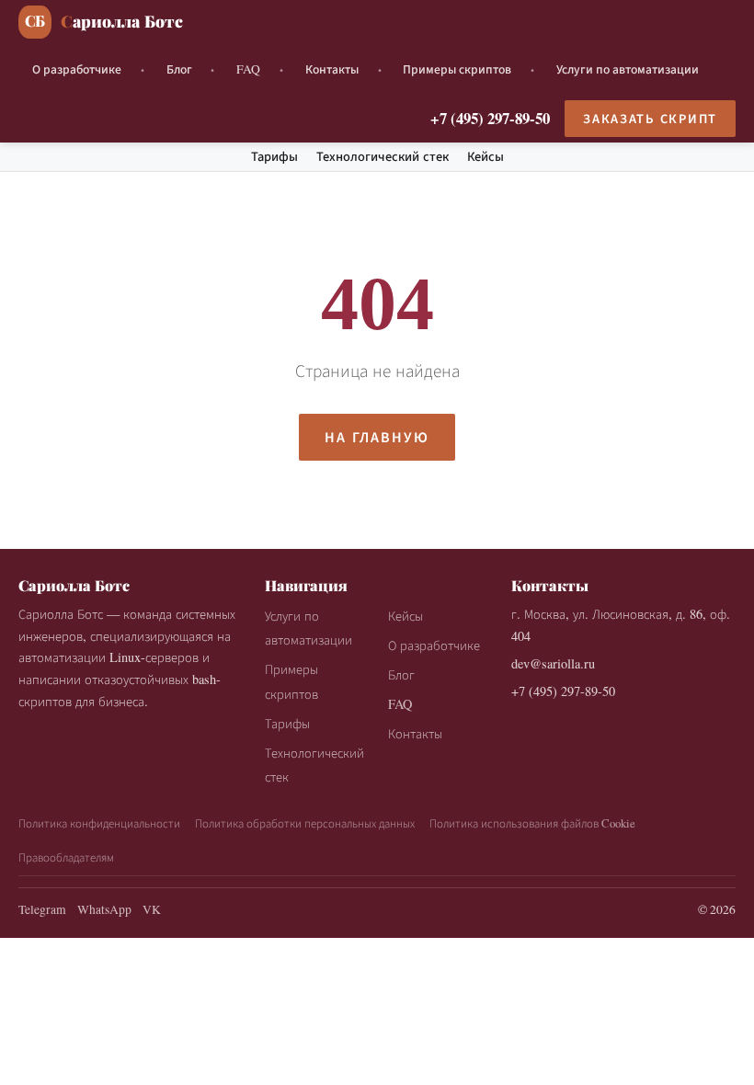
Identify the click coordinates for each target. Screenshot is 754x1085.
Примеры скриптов (457, 69)
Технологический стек (382, 156)
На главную (376, 436)
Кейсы (485, 156)
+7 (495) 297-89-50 (490, 118)
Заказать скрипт (650, 118)
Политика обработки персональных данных (305, 823)
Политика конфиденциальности (99, 823)
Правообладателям (66, 857)
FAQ (248, 69)
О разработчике (76, 69)
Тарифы (274, 156)
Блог (179, 69)
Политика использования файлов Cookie (532, 823)
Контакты (332, 69)
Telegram (42, 909)
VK (152, 909)
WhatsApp (104, 909)
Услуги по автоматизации (627, 69)
